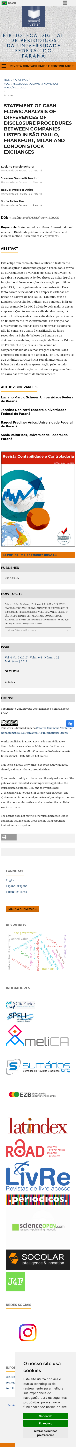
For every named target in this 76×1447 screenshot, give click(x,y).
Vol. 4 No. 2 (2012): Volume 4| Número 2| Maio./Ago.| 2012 (31, 85)
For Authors (13, 1382)
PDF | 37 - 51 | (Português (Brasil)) (31, 555)
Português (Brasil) (17, 892)
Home (8, 79)
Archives (21, 79)
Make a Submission (22, 909)
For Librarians (14, 1388)
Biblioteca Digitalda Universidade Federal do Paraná (34, 45)
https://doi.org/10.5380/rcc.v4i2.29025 (34, 217)
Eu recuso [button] (45, 1423)
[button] (9, 837)
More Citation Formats (22, 630)
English (10, 880)
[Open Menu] (4, 66)
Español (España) (17, 886)
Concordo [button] (45, 1416)
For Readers (13, 1376)
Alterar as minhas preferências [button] (45, 1433)
